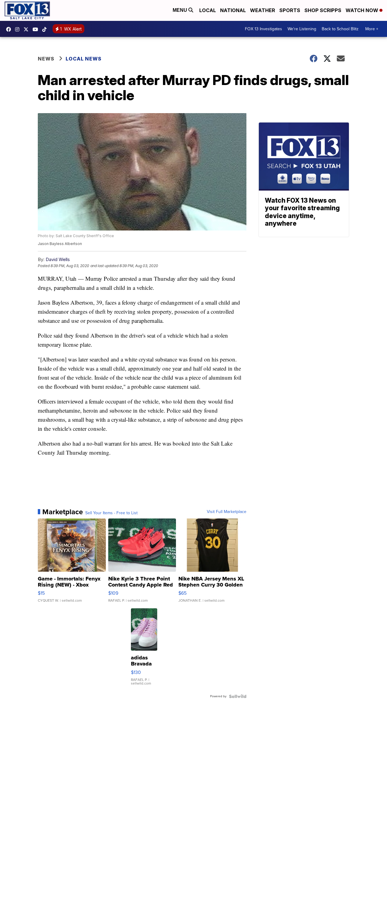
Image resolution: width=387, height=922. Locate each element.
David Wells (58, 259)
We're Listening (302, 29)
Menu (180, 10)
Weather (262, 10)
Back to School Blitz (340, 29)
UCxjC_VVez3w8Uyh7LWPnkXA (37, 29)
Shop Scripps (322, 10)
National (233, 10)
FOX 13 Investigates (263, 29)
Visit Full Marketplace (226, 512)
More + (371, 29)
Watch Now (362, 10)
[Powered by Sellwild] (237, 696)
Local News (84, 59)
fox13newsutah (10, 29)
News (46, 59)
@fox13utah (46, 29)
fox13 (27, 29)
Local (207, 10)
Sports (289, 10)
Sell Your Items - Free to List (111, 513)
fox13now (18, 29)
